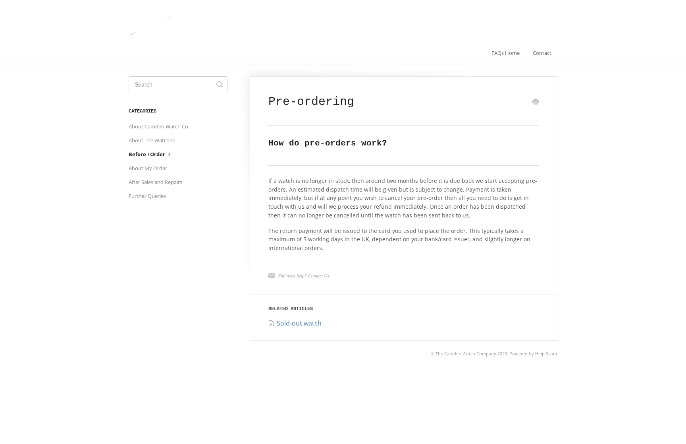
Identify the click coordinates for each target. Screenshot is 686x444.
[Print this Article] (535, 102)
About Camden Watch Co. (159, 126)
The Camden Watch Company (465, 354)
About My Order (148, 168)
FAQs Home (505, 52)
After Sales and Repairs (155, 182)
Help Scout (546, 354)
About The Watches (152, 140)
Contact (542, 52)
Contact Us (319, 275)
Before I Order (147, 154)
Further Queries (147, 196)
